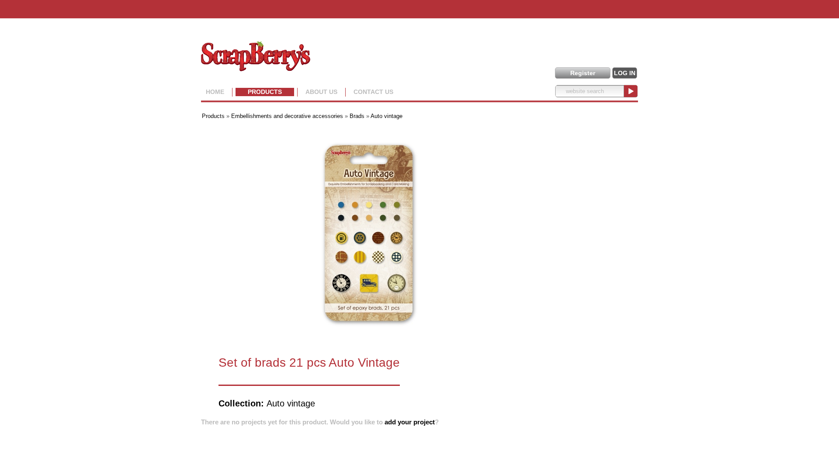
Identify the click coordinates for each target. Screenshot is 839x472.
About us (321, 91)
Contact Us (373, 91)
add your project (410, 422)
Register (582, 72)
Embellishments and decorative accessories (288, 116)
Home (215, 91)
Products (265, 91)
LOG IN (624, 72)
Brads (357, 116)
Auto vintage (386, 116)
